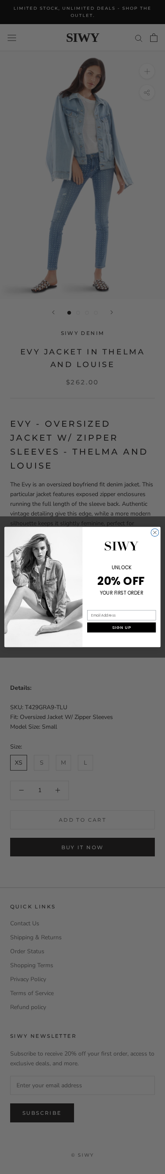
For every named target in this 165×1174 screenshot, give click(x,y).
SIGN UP (121, 627)
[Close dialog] (155, 532)
